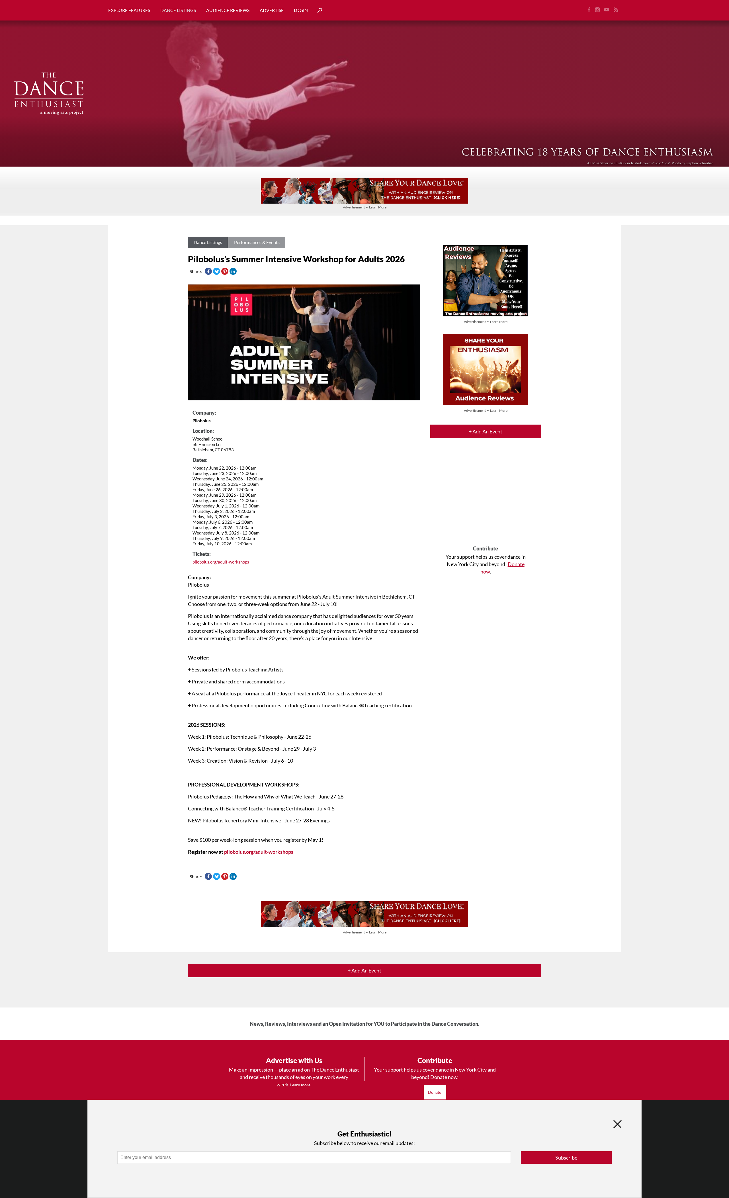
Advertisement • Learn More (364, 207)
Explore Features (129, 10)
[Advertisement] (485, 497)
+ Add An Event (485, 431)
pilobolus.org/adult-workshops (221, 561)
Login (301, 10)
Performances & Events (257, 242)
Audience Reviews (227, 10)
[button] (317, 10)
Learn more (300, 1084)
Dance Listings (178, 10)
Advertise (272, 10)
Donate (435, 1092)
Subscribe (566, 1157)
